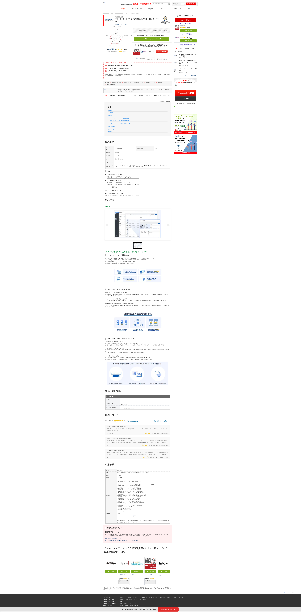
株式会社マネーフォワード (122, 24)
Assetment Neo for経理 (148, 574)
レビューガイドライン (136, 597)
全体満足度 (112, 49)
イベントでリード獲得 (132, 603)
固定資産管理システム (119, 13)
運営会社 (168, 597)
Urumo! (126, 605)
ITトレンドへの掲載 (123, 603)
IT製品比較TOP (106, 13)
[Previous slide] (107, 225)
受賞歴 (111, 112)
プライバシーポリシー (153, 597)
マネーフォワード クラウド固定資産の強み (120, 120)
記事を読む (150, 9)
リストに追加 (111, 571)
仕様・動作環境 (111, 126)
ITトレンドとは (122, 597)
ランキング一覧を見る (190, 75)
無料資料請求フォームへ (191, 4)
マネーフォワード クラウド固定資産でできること (121, 123)
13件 (191, 27)
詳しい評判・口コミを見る (160, 421)
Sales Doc (136, 605)
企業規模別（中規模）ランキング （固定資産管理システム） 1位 (123, 178)
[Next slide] (168, 225)
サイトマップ (174, 597)
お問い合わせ (180, 597)
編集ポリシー (144, 597)
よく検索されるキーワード (144, 599)
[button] (138, 224)
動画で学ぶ (191, 9)
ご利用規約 (129, 597)
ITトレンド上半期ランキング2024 (114, 193)
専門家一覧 (136, 599)
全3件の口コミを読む (133, 421)
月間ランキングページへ (151, 39)
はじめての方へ (164, 9)
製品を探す (123, 9)
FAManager (106, 574)
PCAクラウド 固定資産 (185, 34)
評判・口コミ (111, 129)
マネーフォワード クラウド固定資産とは (119, 118)
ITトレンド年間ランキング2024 (114, 190)
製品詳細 (110, 115)
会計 (112, 13)
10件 (191, 38)
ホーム (110, 9)
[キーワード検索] (169, 4)
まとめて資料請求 (162, 51)
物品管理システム (134, 574)
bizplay (131, 605)
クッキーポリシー (162, 597)
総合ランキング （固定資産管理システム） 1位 (118, 176)
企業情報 (110, 131)
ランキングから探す (137, 9)
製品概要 (110, 110)
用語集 (121, 601)
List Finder (121, 605)
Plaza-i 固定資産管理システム (123, 574)
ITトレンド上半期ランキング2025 (114, 187)
